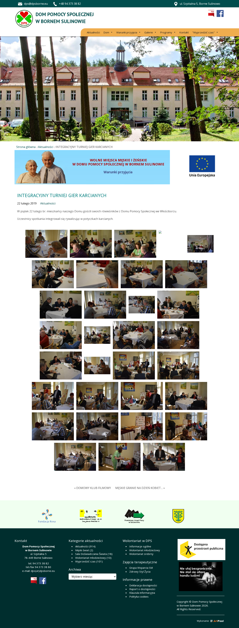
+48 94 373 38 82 (70, 4)
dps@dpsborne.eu (36, 4)
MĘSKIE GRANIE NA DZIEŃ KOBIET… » (140, 488)
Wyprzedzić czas (85, 561)
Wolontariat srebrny (141, 554)
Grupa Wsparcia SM (141, 567)
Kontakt (184, 32)
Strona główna (26, 147)
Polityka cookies (139, 596)
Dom (106, 32)
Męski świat (82, 550)
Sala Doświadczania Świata (91, 554)
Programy (166, 32)
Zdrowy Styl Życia (139, 571)
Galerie (148, 32)
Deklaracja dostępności (143, 585)
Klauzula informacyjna (142, 592)
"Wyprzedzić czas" (203, 32)
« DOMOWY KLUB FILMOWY (92, 488)
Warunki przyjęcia (126, 32)
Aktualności (93, 32)
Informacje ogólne (140, 546)
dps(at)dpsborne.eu (43, 571)
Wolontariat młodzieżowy (90, 557)
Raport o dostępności (142, 589)
